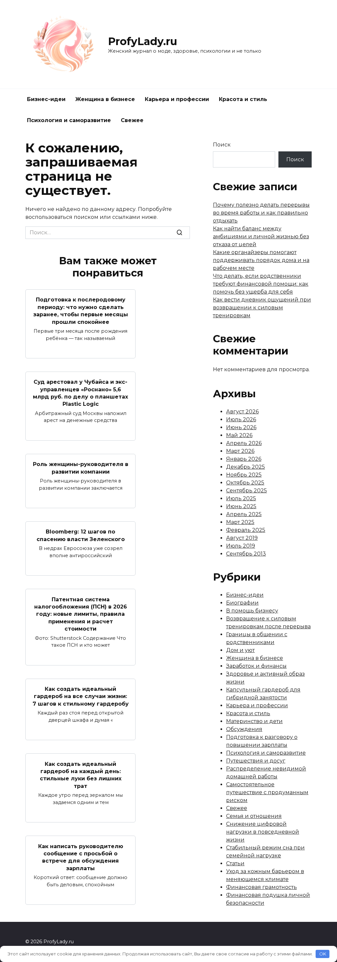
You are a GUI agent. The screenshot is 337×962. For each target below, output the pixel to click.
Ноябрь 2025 (244, 475)
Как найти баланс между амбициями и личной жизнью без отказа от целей (261, 236)
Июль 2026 (241, 419)
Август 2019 (242, 538)
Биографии (242, 603)
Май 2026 (239, 435)
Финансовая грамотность (261, 887)
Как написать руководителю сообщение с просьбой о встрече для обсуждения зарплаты (80, 857)
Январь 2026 (243, 459)
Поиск (222, 145)
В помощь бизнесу (252, 611)
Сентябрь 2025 (246, 490)
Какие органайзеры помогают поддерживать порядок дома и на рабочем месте (261, 260)
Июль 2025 (241, 498)
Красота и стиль (243, 99)
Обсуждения (244, 729)
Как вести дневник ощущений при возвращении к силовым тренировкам (262, 308)
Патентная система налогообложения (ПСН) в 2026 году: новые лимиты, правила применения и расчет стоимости (80, 614)
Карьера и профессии (177, 99)
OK (322, 953)
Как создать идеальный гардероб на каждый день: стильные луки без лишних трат (80, 775)
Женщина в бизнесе (105, 99)
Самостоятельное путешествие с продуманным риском (267, 792)
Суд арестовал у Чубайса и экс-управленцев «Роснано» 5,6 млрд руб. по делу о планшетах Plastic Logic (80, 393)
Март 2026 (240, 451)
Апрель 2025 (244, 514)
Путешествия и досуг (255, 761)
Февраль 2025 (245, 530)
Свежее (132, 120)
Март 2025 (240, 522)
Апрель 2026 (244, 443)
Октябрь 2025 (245, 483)
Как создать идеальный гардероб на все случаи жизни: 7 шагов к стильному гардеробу (81, 696)
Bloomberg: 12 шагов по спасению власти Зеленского (81, 535)
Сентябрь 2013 (246, 554)
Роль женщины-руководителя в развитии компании (80, 468)
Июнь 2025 (241, 506)
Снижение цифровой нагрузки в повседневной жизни (262, 832)
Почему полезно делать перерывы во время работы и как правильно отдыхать (261, 213)
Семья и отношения (254, 816)
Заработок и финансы (256, 666)
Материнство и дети (254, 721)
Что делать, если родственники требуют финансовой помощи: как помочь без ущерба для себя (260, 284)
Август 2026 (242, 411)
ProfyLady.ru (142, 41)
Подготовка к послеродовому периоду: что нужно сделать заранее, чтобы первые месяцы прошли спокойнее (80, 311)
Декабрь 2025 (245, 467)
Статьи (235, 863)
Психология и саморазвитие (69, 120)
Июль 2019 (240, 546)
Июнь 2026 (241, 427)
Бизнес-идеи (46, 99)
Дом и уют (240, 650)
